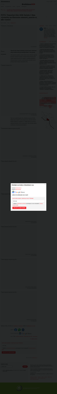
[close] (45, 184)
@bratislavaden (18, 189)
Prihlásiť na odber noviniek (19, 207)
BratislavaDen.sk (18, 187)
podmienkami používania (21, 203)
